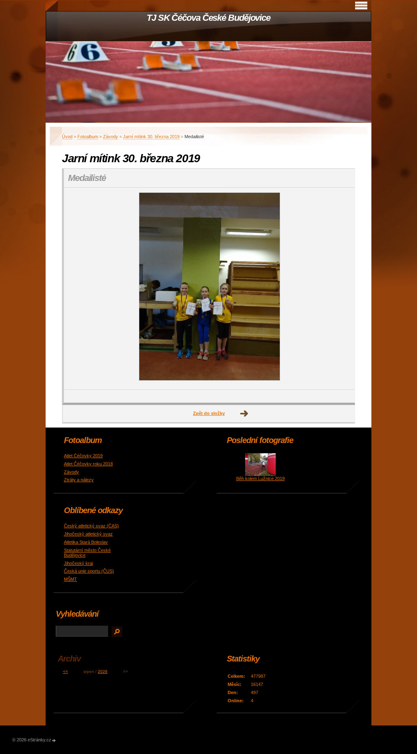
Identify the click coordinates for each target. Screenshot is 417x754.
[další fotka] (341, 289)
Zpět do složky (209, 413)
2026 (103, 671)
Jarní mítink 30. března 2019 (151, 136)
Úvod (67, 136)
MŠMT (70, 579)
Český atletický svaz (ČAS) (91, 525)
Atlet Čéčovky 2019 (83, 455)
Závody (110, 136)
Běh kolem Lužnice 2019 (260, 478)
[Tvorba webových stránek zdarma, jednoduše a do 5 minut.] (54, 740)
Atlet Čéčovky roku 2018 (88, 463)
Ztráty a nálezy (79, 479)
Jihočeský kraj (78, 563)
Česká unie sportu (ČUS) (89, 571)
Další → (244, 414)
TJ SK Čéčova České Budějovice (208, 18)
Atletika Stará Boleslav (86, 542)
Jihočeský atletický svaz (88, 533)
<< (65, 671)
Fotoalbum (87, 136)
